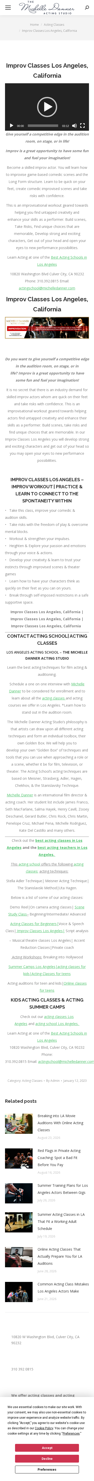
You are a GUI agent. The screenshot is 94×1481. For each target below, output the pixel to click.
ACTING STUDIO (55, 658)
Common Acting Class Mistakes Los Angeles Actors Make (63, 1288)
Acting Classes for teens (51, 973)
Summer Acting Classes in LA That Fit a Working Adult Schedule (61, 1221)
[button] (47, 107)
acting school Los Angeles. (57, 1023)
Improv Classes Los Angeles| (40, 930)
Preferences (47, 1469)
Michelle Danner (20, 795)
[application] (47, 107)
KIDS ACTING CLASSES (35, 1000)
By (53, 1081)
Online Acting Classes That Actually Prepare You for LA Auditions (60, 1256)
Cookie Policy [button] (44, 1428)
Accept (47, 1448)
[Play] (11, 125)
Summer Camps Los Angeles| (33, 966)
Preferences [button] (71, 1433)
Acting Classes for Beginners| (34, 923)
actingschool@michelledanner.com (47, 288)
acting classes (54, 698)
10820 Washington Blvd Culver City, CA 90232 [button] (47, 274)
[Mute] (74, 125)
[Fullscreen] (82, 125)
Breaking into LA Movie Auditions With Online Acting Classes (60, 1122)
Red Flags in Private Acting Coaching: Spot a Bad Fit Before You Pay (59, 1157)
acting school (29, 864)
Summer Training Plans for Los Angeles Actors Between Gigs (63, 1189)
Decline (47, 1459)
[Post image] (19, 1124)
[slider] (43, 125)
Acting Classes (32, 1081)
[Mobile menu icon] (8, 8)
